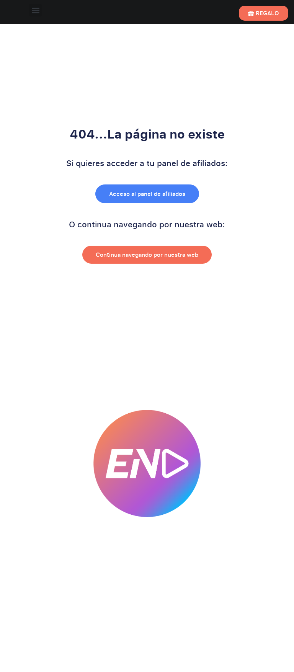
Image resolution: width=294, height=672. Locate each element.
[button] (35, 10)
